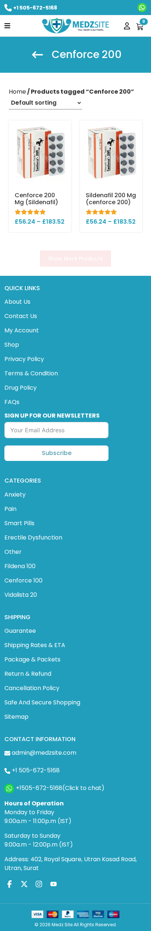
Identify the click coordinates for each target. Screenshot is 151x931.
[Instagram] (39, 883)
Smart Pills (19, 523)
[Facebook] (9, 883)
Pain (10, 509)
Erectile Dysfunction (33, 537)
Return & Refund (27, 674)
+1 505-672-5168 (35, 7)
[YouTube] (53, 883)
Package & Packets (32, 659)
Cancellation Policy (31, 688)
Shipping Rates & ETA (34, 645)
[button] (7, 25)
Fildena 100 (20, 566)
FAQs (11, 402)
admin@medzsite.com (44, 752)
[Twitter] (24, 883)
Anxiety (15, 494)
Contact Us (20, 316)
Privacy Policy (24, 359)
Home (17, 91)
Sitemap (16, 716)
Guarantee (20, 631)
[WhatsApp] (142, 7)
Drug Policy (20, 387)
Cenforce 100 (23, 580)
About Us (17, 301)
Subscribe (56, 453)
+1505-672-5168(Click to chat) (60, 788)
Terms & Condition (31, 373)
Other (13, 552)
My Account (21, 330)
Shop (11, 344)
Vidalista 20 (20, 595)
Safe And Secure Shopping (42, 702)
